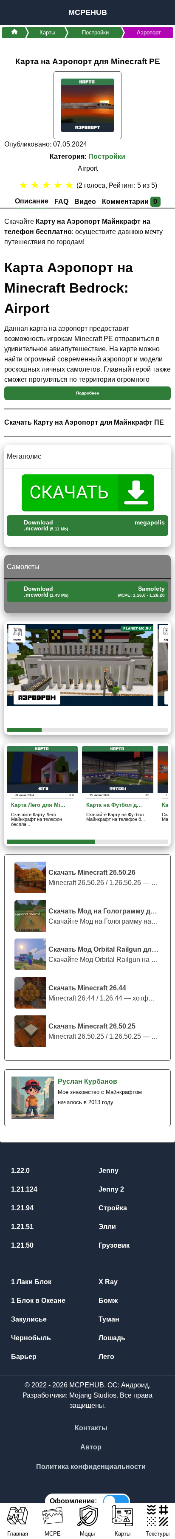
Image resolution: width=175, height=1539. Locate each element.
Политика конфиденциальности (91, 1466)
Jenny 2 (110, 1189)
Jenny (108, 1170)
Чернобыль (30, 1338)
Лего (105, 1356)
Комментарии (130, 201)
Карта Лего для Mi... (38, 805)
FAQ (61, 201)
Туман (108, 1319)
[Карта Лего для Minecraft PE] (42, 768)
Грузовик (113, 1245)
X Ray (107, 1281)
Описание (31, 201)
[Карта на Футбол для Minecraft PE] (117, 768)
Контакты (91, 1428)
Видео (85, 201)
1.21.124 (23, 1189)
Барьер (23, 1356)
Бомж (107, 1300)
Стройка (112, 1208)
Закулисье (28, 1319)
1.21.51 (21, 1226)
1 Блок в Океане (37, 1300)
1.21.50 (21, 1245)
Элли (106, 1226)
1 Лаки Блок (30, 1281)
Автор (91, 1447)
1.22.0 (19, 1170)
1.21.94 (21, 1208)
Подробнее (87, 393)
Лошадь (111, 1338)
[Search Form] (159, 12)
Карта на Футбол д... (114, 805)
